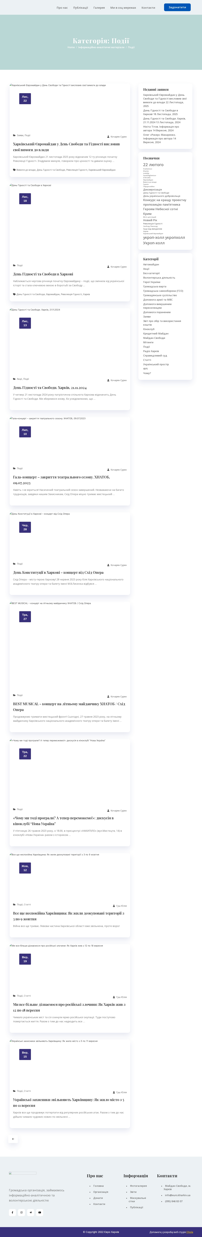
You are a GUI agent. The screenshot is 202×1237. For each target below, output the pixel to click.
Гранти (146, 184)
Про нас (62, 7)
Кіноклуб (148, 329)
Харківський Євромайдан (102, 169)
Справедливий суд (155, 355)
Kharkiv (146, 171)
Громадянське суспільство (160, 295)
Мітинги (148, 342)
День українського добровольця (161, 195)
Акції (19, 378)
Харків (86, 294)
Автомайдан (151, 264)
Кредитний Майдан (155, 333)
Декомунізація (152, 189)
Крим (147, 214)
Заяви (20, 135)
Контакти (148, 7)
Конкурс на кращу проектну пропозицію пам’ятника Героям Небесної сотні (164, 204)
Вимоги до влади (25, 169)
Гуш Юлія (121, 905)
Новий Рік (150, 220)
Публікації (80, 7)
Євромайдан (53, 294)
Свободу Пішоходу (150, 226)
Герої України (151, 282)
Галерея (99, 7)
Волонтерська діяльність (159, 277)
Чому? (147, 373)
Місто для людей (149, 217)
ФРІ (145, 368)
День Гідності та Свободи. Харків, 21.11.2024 (50, 387)
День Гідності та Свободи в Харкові (43, 274)
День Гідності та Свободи (51, 169)
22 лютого (153, 164)
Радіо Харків (151, 351)
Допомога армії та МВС (158, 299)
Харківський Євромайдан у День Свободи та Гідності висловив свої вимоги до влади (165, 98)
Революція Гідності (76, 169)
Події (27, 135)
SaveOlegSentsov (149, 175)
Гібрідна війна (148, 186)
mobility (146, 173)
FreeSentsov (147, 169)
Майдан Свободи (154, 338)
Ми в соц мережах (123, 7)
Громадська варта (154, 286)
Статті (27, 904)
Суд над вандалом (152, 228)
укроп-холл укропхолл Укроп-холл (164, 240)
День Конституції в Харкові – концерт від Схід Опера (58, 572)
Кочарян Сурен (119, 136)
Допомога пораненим (157, 312)
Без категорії (151, 273)
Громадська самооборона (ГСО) (163, 290)
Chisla (189, 1232)
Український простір (156, 364)
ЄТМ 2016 (146, 178)
